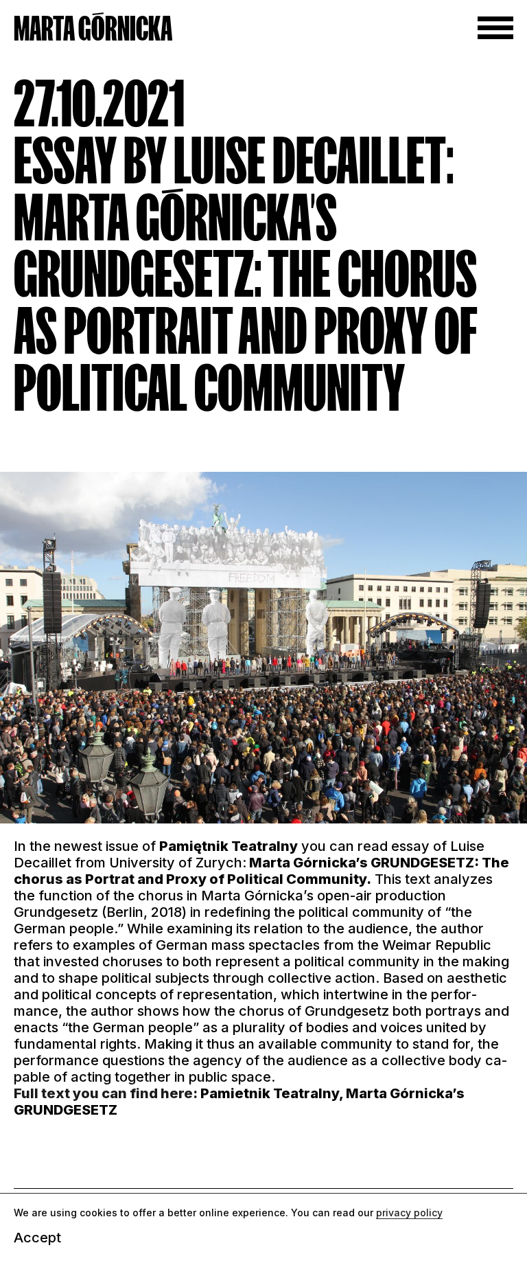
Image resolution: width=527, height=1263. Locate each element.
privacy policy (409, 1212)
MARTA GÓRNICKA (93, 28)
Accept (37, 1237)
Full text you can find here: (106, 1093)
